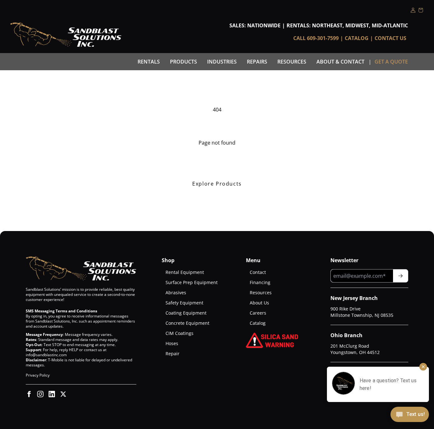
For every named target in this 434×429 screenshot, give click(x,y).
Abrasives (176, 292)
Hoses (172, 343)
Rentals (149, 61)
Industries (222, 61)
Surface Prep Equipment (192, 282)
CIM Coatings (179, 333)
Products (183, 61)
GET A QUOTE (391, 61)
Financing (260, 282)
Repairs (257, 61)
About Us (259, 303)
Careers (258, 313)
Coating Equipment (186, 313)
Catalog (357, 38)
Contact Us (390, 38)
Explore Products (217, 183)
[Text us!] (409, 415)
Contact (258, 272)
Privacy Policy (38, 375)
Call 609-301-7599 (316, 38)
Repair (173, 354)
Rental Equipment (185, 272)
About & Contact (340, 61)
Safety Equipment (184, 303)
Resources (291, 61)
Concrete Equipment (187, 323)
